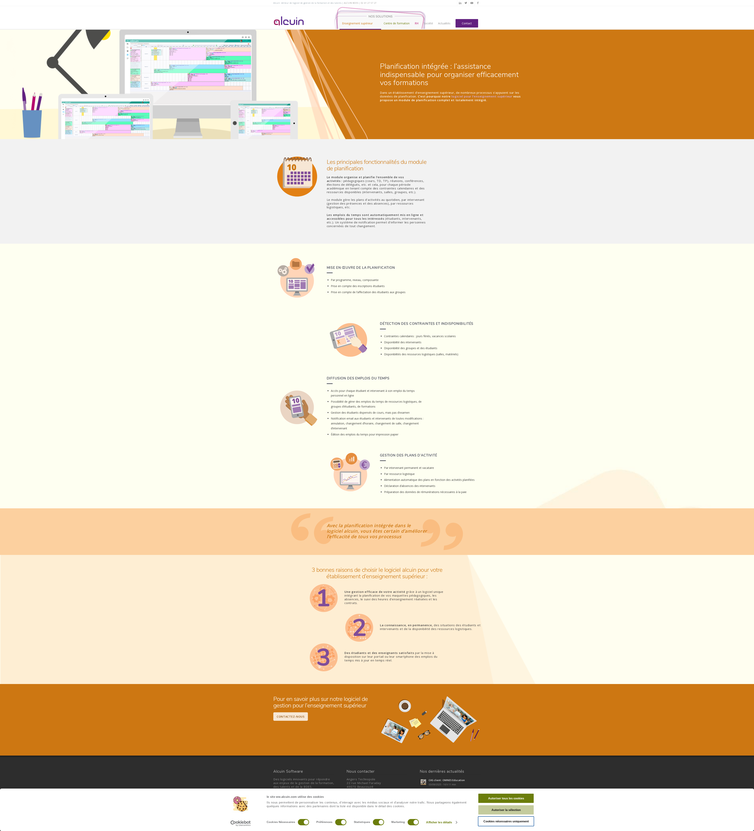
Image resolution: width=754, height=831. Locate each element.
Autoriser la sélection (506, 810)
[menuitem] (360, 18)
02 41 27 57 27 (369, 3)
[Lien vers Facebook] (478, 3)
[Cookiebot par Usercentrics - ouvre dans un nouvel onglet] (240, 823)
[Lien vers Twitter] (466, 3)
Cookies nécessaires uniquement (506, 821)
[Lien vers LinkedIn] (460, 3)
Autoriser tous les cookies (506, 798)
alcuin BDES (351, 3)
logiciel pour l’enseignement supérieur (481, 96)
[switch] (340, 822)
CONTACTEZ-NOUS (291, 716)
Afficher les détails (439, 822)
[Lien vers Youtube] (472, 3)
